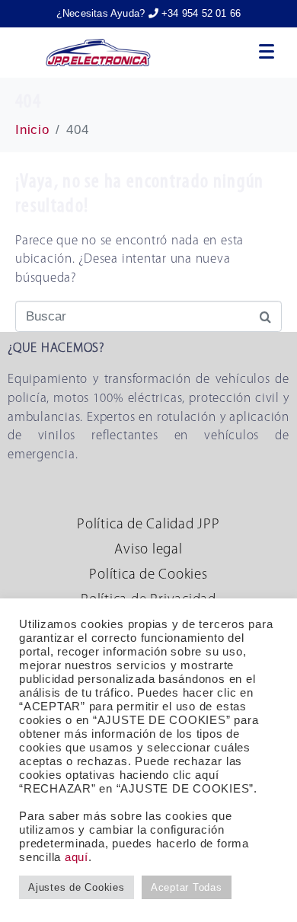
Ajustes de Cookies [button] (76, 887)
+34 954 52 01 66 (199, 13)
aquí (76, 857)
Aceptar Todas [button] (186, 887)
